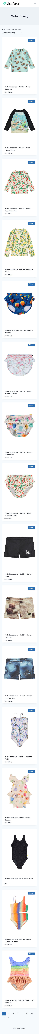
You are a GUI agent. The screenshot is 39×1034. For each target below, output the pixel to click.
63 (4, 1017)
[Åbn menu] (35, 3)
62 (32, 1013)
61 (27, 1013)
